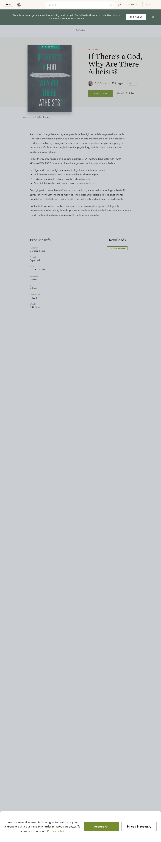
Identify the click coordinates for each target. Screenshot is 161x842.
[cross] (153, 17)
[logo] (19, 5)
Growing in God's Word (75, 15)
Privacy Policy (55, 831)
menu (8, 4)
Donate (150, 5)
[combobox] (76, 4)
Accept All (101, 826)
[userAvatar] (120, 5)
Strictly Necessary (139, 826)
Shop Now (136, 17)
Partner (132, 5)
